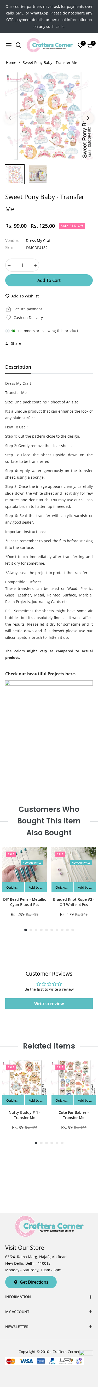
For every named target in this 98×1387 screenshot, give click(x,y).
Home (11, 62)
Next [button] (88, 118)
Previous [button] (10, 118)
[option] (49, 116)
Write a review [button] (49, 1003)
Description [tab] (18, 367)
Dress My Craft (39, 240)
